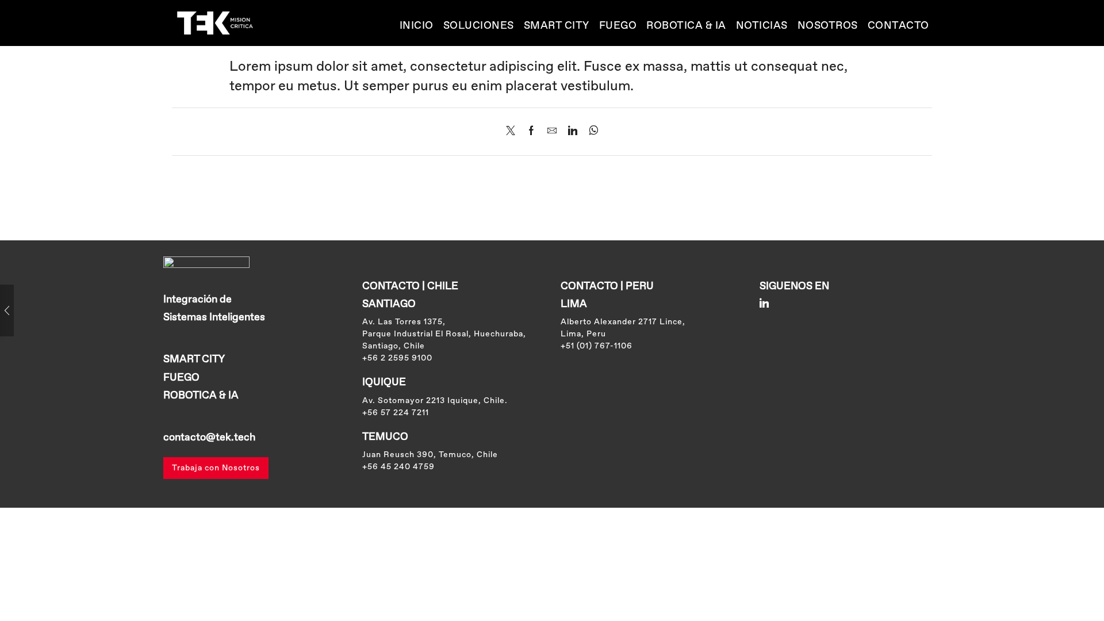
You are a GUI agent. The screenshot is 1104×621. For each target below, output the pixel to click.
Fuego (618, 26)
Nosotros (828, 26)
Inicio (417, 26)
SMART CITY (556, 26)
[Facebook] (531, 132)
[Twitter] (513, 132)
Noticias (762, 26)
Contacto (898, 26)
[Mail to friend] (552, 132)
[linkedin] (572, 132)
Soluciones (478, 26)
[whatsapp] (591, 132)
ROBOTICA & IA (686, 26)
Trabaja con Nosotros (216, 468)
